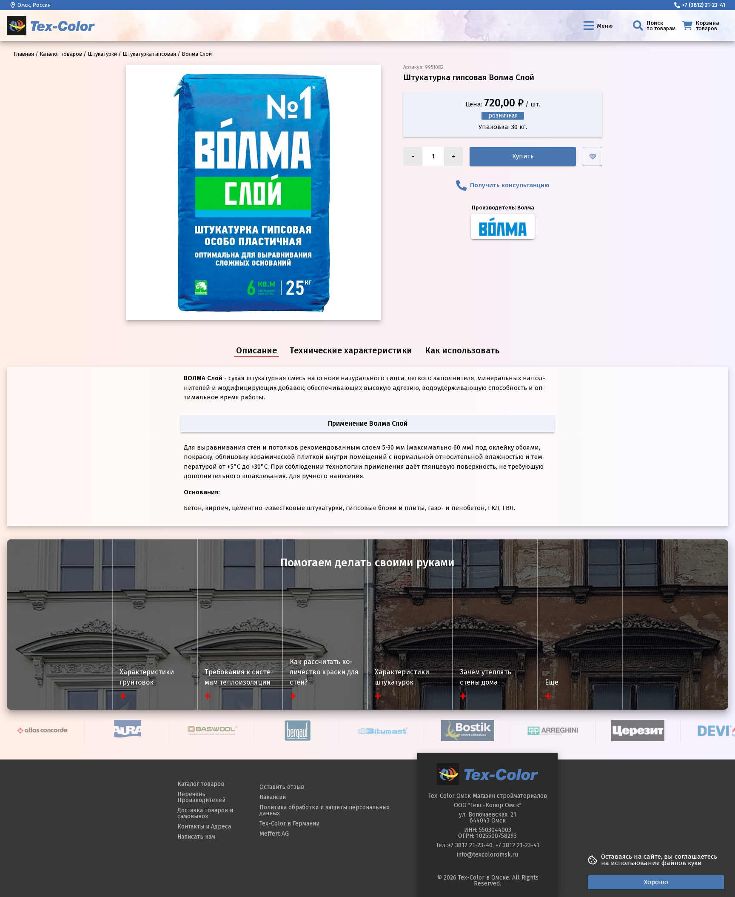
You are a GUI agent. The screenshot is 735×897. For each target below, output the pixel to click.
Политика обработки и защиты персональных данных (324, 810)
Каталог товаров (200, 784)
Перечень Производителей (201, 797)
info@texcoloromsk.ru (487, 854)
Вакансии (272, 797)
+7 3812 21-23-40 (470, 845)
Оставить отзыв (281, 787)
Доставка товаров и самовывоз (205, 813)
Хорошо (656, 882)
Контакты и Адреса (204, 826)
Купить (523, 156)
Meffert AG (274, 833)
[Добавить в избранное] (592, 156)
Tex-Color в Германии (289, 823)
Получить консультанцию (510, 185)
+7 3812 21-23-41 (517, 845)
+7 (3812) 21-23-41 (703, 5)
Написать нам (196, 836)
